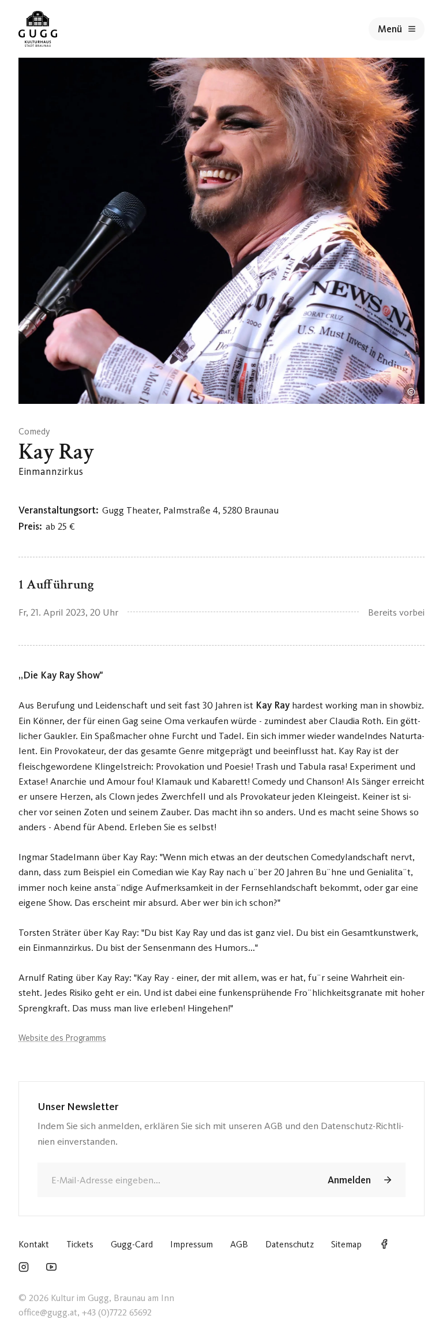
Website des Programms (62, 1038)
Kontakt (33, 1244)
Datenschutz (289, 1244)
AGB (239, 1244)
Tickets (79, 1244)
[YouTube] (51, 1268)
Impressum (191, 1244)
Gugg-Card (132, 1244)
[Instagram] (23, 1268)
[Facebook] (384, 1245)
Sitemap (346, 1244)
